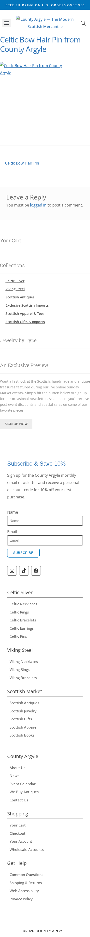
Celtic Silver (15, 281)
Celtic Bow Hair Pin (22, 162)
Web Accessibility (24, 890)
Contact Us (19, 800)
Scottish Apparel (23, 727)
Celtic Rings (19, 612)
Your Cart (18, 825)
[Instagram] (12, 571)
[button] (6, 23)
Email (12, 531)
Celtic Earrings (22, 628)
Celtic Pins (18, 636)
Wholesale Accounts (27, 849)
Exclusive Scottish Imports (27, 305)
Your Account (21, 841)
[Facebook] (36, 571)
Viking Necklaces (24, 661)
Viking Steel (15, 289)
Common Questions (26, 874)
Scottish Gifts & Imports (25, 321)
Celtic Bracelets (23, 620)
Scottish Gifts (21, 719)
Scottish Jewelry (23, 711)
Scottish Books (22, 735)
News (14, 775)
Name (12, 512)
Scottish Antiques (20, 297)
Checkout (17, 833)
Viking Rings (20, 669)
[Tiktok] (24, 571)
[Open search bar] (83, 23)
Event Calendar (23, 783)
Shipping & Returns (26, 882)
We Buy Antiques (24, 791)
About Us (17, 767)
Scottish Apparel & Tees (25, 313)
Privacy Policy (21, 898)
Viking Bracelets (23, 677)
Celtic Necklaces (23, 603)
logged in (38, 205)
